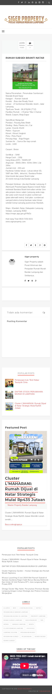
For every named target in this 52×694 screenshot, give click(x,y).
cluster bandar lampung (13, 628)
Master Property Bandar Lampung (22, 505)
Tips (42, 620)
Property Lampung (38, 616)
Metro (38, 608)
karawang (31, 628)
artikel (6, 624)
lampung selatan (10, 632)
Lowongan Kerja (26, 608)
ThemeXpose (44, 691)
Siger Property (31, 620)
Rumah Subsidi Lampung (13, 620)
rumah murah (40, 636)
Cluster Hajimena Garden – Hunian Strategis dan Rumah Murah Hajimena (25, 572)
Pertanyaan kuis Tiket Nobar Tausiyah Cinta (27, 381)
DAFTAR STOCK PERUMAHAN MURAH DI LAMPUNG (29, 393)
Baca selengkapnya (13, 524)
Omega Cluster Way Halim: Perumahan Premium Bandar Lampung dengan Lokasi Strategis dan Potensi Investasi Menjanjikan (25, 591)
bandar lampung (19, 624)
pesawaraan (26, 636)
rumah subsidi (9, 640)
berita (31, 624)
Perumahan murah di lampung (16, 616)
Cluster (7, 608)
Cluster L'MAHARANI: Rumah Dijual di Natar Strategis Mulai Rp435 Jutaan (30, 405)
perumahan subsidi (11, 636)
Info (14, 608)
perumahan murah (27, 632)
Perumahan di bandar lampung (16, 612)
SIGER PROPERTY (25, 689)
